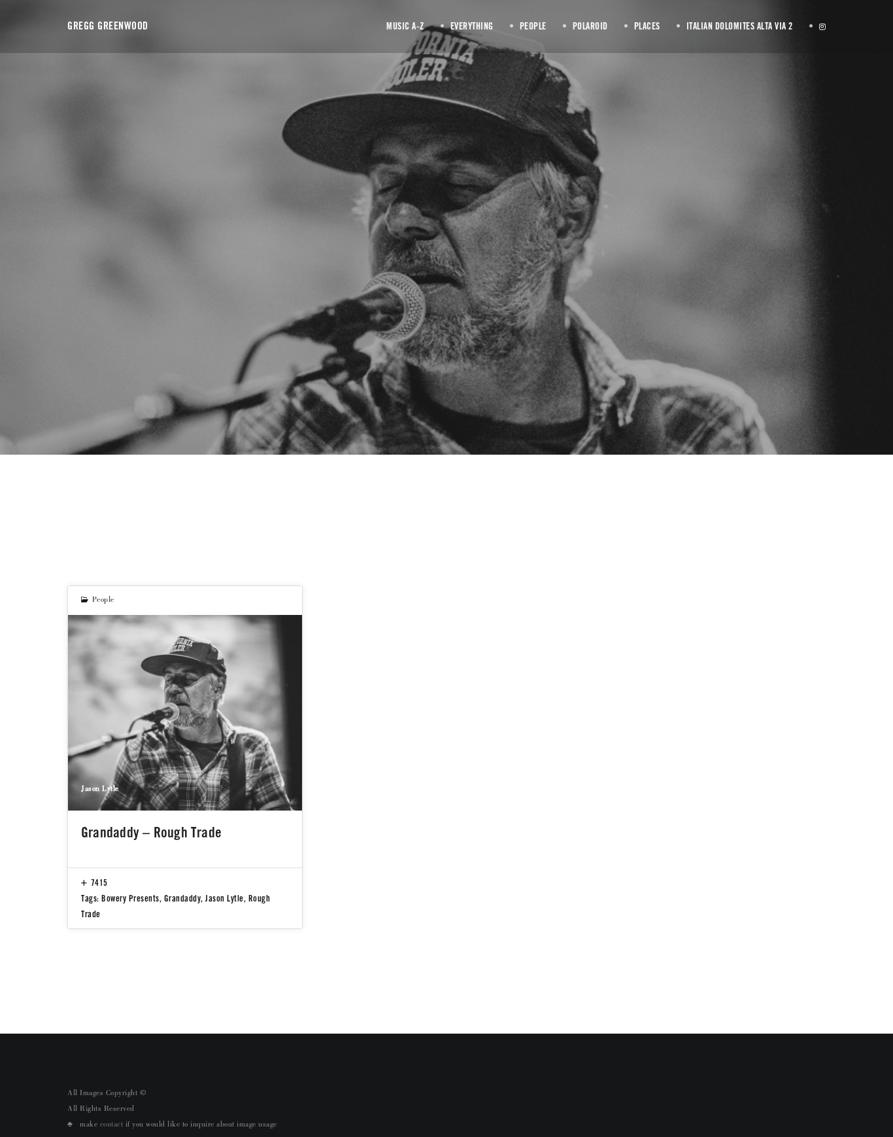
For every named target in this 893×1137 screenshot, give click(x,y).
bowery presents (130, 898)
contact (112, 1125)
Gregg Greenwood (107, 26)
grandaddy (182, 898)
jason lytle (224, 898)
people (103, 600)
